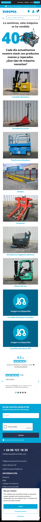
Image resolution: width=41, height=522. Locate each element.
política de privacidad (18, 440)
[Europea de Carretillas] (9, 12)
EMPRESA (26, 2)
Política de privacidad (10, 487)
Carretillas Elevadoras (20, 97)
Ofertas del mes (20, 286)
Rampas (20, 192)
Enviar (21, 435)
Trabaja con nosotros (10, 483)
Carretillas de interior (20, 128)
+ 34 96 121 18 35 (15, 450)
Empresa (5, 477)
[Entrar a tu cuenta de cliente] (33, 11)
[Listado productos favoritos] (28, 11)
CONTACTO (37, 2)
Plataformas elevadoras (20, 160)
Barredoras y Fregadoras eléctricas (20, 255)
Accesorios (20, 223)
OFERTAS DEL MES (6, 2)
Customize (20, 516)
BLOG (31, 2)
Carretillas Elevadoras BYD (20, 348)
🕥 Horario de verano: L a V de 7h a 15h (20, 6)
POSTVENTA (20, 2)
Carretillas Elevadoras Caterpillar (20, 317)
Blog (4, 480)
